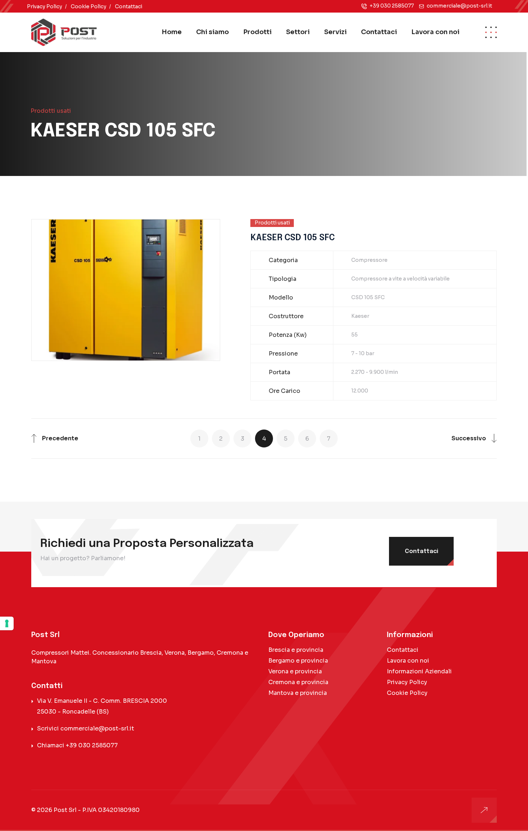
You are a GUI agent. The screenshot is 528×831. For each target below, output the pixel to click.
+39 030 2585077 (392, 5)
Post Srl (65, 810)
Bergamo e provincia (298, 660)
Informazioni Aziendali (419, 671)
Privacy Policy (44, 6)
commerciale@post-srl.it (459, 5)
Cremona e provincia (298, 682)
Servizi (335, 32)
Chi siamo (212, 32)
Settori (298, 32)
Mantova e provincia (297, 693)
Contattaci (128, 6)
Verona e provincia (295, 671)
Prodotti (257, 32)
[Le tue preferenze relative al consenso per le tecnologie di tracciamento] (7, 623)
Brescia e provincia (295, 650)
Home (172, 32)
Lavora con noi (435, 32)
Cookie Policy (88, 6)
